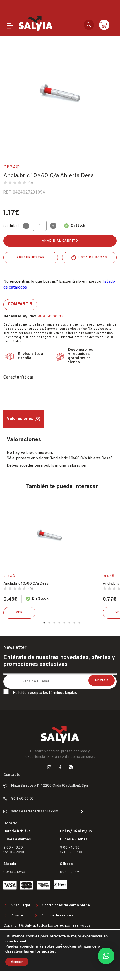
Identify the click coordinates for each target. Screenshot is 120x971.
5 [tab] (64, 623)
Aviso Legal (20, 905)
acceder (26, 465)
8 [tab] (79, 623)
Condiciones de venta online (66, 905)
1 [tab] (44, 623)
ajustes (48, 951)
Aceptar (17, 962)
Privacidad (19, 915)
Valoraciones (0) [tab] (23, 419)
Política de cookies (57, 915)
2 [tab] (49, 623)
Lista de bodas (92, 258)
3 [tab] (54, 623)
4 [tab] (59, 623)
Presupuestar (31, 258)
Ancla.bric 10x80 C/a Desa (26, 583)
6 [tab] (69, 623)
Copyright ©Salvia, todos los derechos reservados (47, 925)
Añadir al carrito (60, 241)
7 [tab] (74, 623)
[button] (106, 956)
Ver (19, 612)
